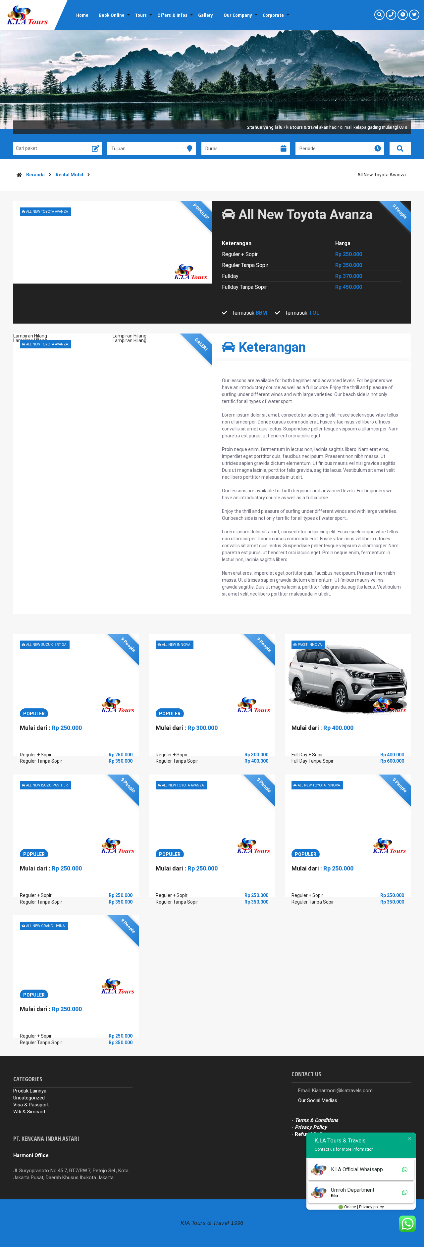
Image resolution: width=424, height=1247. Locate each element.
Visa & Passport (31, 1105)
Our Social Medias (317, 1100)
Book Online (112, 15)
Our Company (238, 15)
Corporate (273, 15)
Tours (141, 15)
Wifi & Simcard (29, 1112)
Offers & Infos (172, 15)
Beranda (35, 174)
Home (82, 15)
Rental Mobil (69, 174)
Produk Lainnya (29, 1091)
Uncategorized (29, 1098)
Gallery (205, 15)
